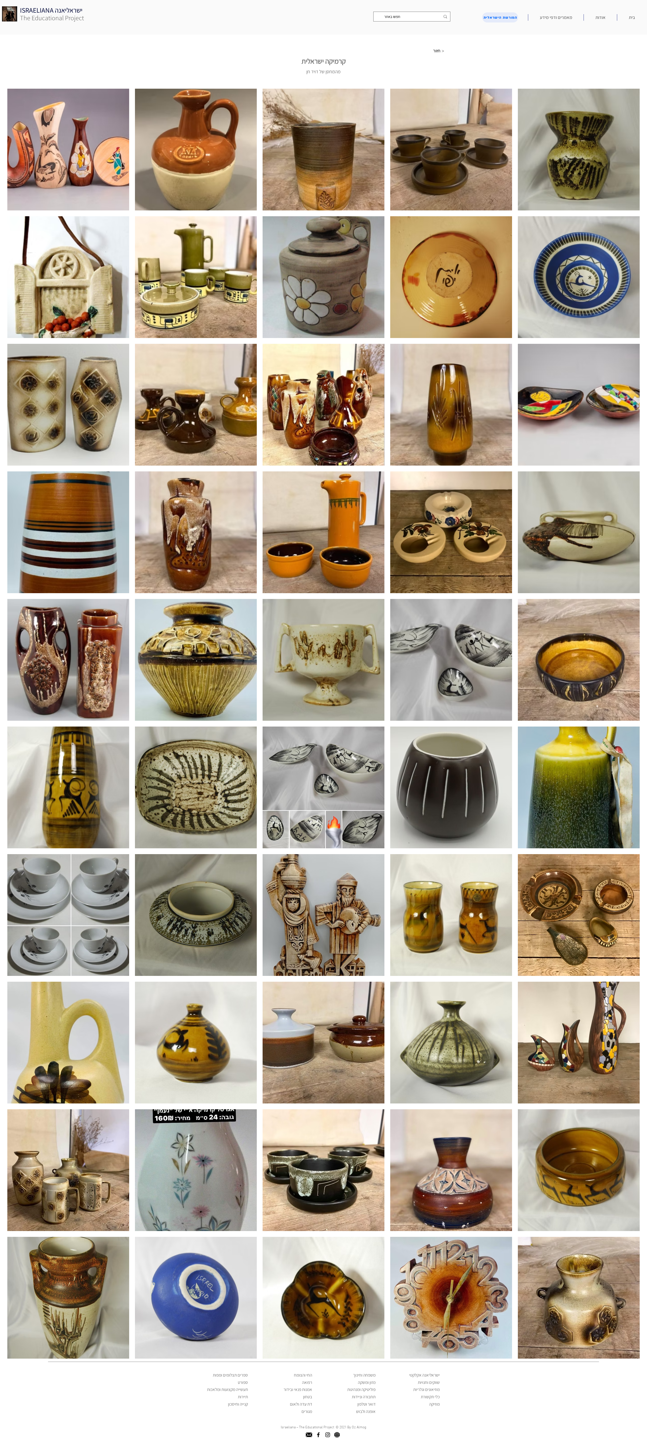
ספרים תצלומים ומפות (230, 1375)
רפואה (307, 1382)
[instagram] (328, 1435)
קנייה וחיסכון (238, 1404)
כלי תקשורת (430, 1397)
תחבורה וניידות (364, 1397)
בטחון (307, 1397)
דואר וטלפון (366, 1404)
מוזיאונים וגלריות (426, 1389)
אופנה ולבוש (366, 1411)
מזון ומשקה (367, 1382)
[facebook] (318, 1435)
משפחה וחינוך (364, 1375)
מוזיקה (434, 1404)
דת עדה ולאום (301, 1404)
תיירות (243, 1397)
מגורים (307, 1411)
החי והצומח (303, 1375)
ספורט (243, 1382)
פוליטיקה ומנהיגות (361, 1389)
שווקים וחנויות (429, 1382)
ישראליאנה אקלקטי (424, 1375)
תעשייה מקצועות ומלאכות (227, 1389)
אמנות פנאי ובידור (298, 1389)
